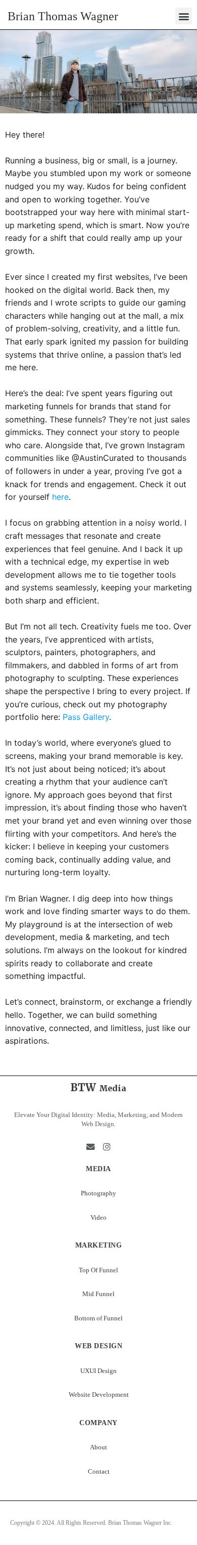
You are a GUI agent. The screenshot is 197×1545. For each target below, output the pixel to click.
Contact (99, 1471)
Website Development (99, 1394)
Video (98, 1217)
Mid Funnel (98, 1294)
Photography (98, 1193)
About (98, 1447)
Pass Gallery (86, 717)
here (60, 497)
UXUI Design (98, 1371)
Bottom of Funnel (98, 1318)
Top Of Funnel (98, 1270)
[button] (183, 16)
